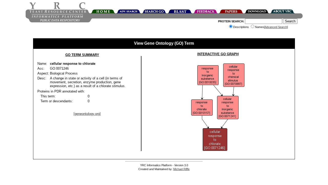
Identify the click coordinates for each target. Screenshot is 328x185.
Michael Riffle (181, 169)
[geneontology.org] (87, 114)
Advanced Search (276, 27)
